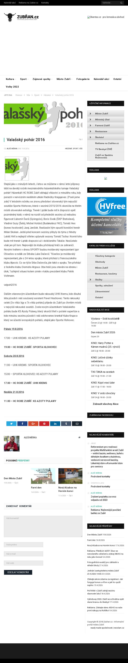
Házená (68, 149)
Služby (98, 279)
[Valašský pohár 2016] (43, 118)
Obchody (100, 262)
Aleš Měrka (12, 149)
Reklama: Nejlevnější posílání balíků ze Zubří (106, 511)
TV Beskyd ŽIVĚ (103, 149)
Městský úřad (102, 119)
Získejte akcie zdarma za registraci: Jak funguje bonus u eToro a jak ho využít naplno (105, 582)
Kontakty (45, 3)
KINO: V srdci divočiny (103, 393)
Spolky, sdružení (104, 285)
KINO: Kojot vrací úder (103, 382)
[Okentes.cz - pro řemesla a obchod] (105, 179)
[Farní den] (43, 476)
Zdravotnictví (102, 291)
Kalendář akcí (10, 3)
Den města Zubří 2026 (103, 332)
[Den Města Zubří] (16, 471)
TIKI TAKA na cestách (102, 371)
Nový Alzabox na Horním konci (101, 545)
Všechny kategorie (105, 256)
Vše (80, 149)
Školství (99, 137)
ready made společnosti (101, 628)
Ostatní (117, 79)
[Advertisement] (64, 52)
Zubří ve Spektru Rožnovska (104, 156)
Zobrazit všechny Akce (105, 404)
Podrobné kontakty (100, 476)
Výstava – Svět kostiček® (105, 318)
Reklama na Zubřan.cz (28, 3)
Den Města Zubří (13, 478)
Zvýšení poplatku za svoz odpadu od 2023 (103, 498)
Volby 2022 (12, 86)
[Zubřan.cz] (24, 17)
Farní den (36, 487)
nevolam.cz (119, 628)
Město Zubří (63, 79)
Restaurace (101, 131)
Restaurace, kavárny (106, 273)
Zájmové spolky (41, 79)
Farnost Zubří (102, 125)
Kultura (10, 79)
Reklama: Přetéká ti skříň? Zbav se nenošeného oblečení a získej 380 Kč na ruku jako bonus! (105, 554)
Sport (23, 79)
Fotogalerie (83, 79)
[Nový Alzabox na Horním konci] (70, 476)
